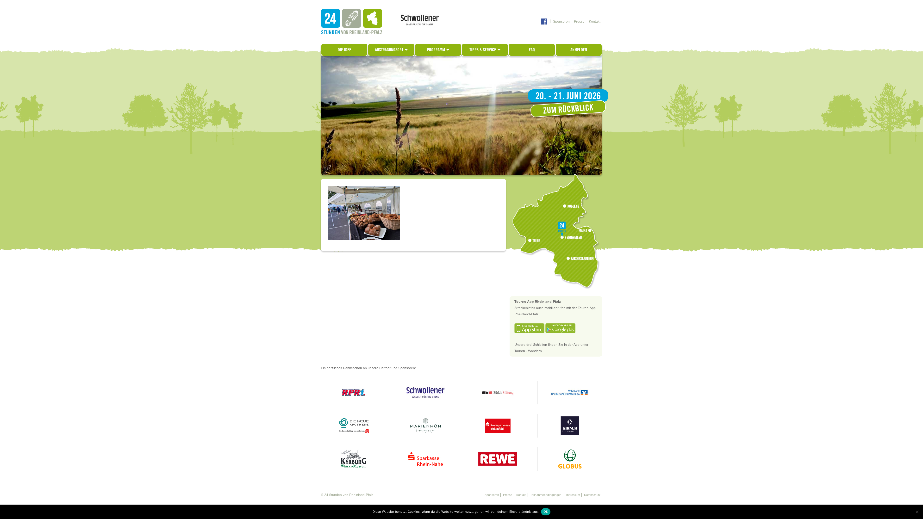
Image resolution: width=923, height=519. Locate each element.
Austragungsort (389, 49)
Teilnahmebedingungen (545, 495)
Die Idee (344, 49)
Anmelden (578, 49)
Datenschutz (592, 495)
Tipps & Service (483, 49)
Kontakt (594, 21)
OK (545, 511)
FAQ (532, 49)
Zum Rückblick (568, 109)
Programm (436, 49)
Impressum (573, 495)
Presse (579, 21)
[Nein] (917, 511)
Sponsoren (561, 21)
